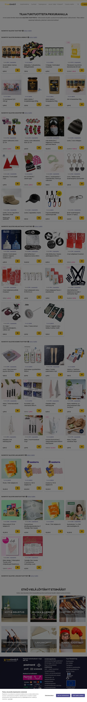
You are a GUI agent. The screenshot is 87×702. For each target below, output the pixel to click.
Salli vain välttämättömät (63, 695)
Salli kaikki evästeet (78, 695)
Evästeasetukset (49, 695)
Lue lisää (10, 699)
